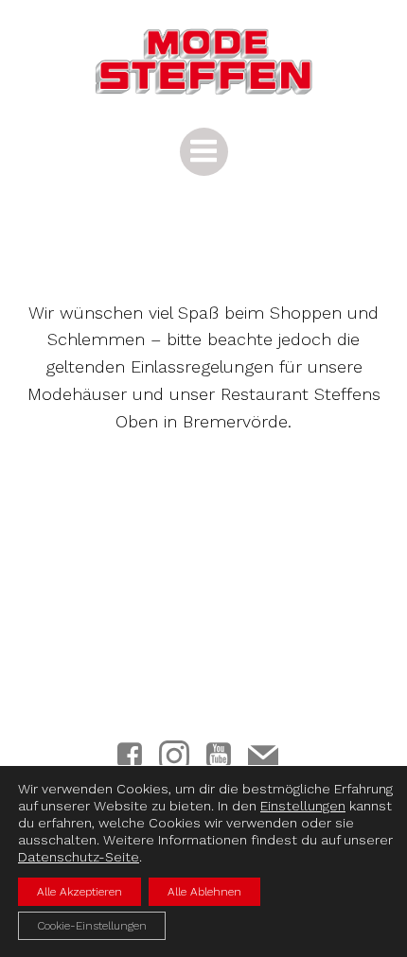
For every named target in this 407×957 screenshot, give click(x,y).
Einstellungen (302, 805)
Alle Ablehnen (204, 891)
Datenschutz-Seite (78, 856)
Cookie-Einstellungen (92, 925)
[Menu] (204, 152)
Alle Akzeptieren (79, 891)
